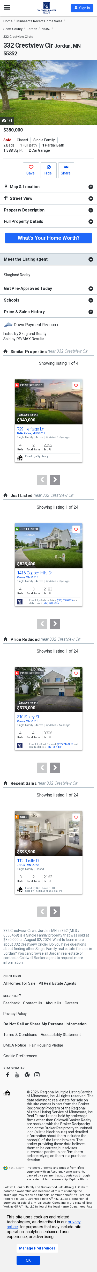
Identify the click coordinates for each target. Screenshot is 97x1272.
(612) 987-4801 (55, 747)
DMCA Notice (14, 1045)
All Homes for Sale (19, 983)
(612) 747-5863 (65, 744)
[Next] (55, 480)
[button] (82, 8)
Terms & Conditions (20, 1034)
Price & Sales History (24, 311)
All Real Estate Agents (57, 983)
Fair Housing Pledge (46, 1045)
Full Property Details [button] (23, 221)
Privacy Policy (15, 1013)
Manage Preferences (37, 1248)
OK (28, 1260)
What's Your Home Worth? (49, 238)
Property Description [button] (24, 210)
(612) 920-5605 (50, 603)
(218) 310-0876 (64, 600)
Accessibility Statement (61, 1034)
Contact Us (32, 1003)
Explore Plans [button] (78, 1179)
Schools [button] (11, 300)
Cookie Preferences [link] (20, 1056)
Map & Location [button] (24, 186)
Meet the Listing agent (25, 259)
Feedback (11, 1003)
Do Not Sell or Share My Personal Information (45, 1024)
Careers (71, 1003)
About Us (53, 1003)
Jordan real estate (64, 953)
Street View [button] (20, 198)
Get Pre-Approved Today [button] (28, 288)
